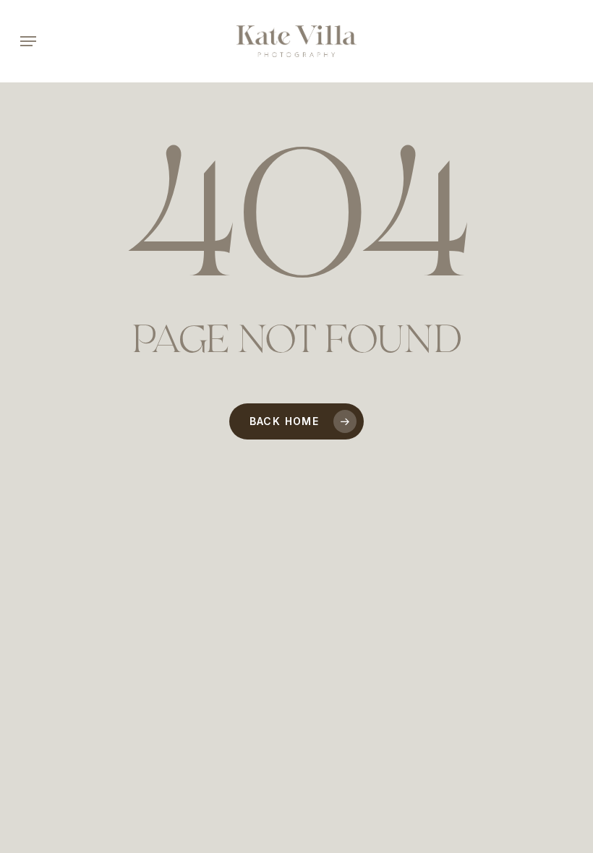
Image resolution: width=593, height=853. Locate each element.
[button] (28, 41)
